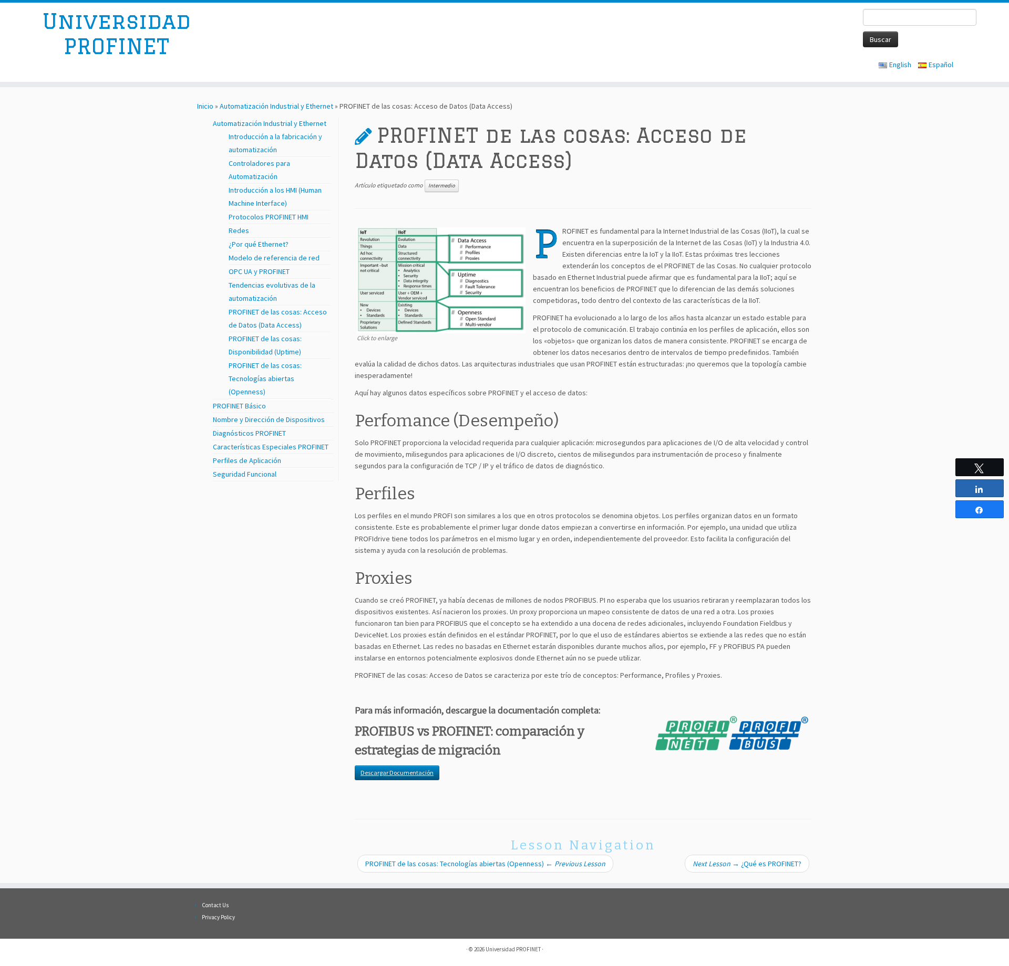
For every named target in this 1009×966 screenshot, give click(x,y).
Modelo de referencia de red (274, 257)
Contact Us (215, 905)
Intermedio (441, 185)
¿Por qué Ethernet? (259, 244)
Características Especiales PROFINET (270, 447)
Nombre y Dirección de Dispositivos (269, 419)
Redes (239, 230)
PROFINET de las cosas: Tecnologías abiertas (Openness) (265, 378)
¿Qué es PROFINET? (747, 863)
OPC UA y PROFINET (259, 271)
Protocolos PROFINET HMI (268, 217)
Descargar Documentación (397, 772)
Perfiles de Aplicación (247, 460)
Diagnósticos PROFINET (249, 433)
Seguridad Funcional (244, 474)
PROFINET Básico (239, 406)
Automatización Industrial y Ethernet (276, 106)
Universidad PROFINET (116, 33)
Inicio (205, 106)
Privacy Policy (218, 917)
